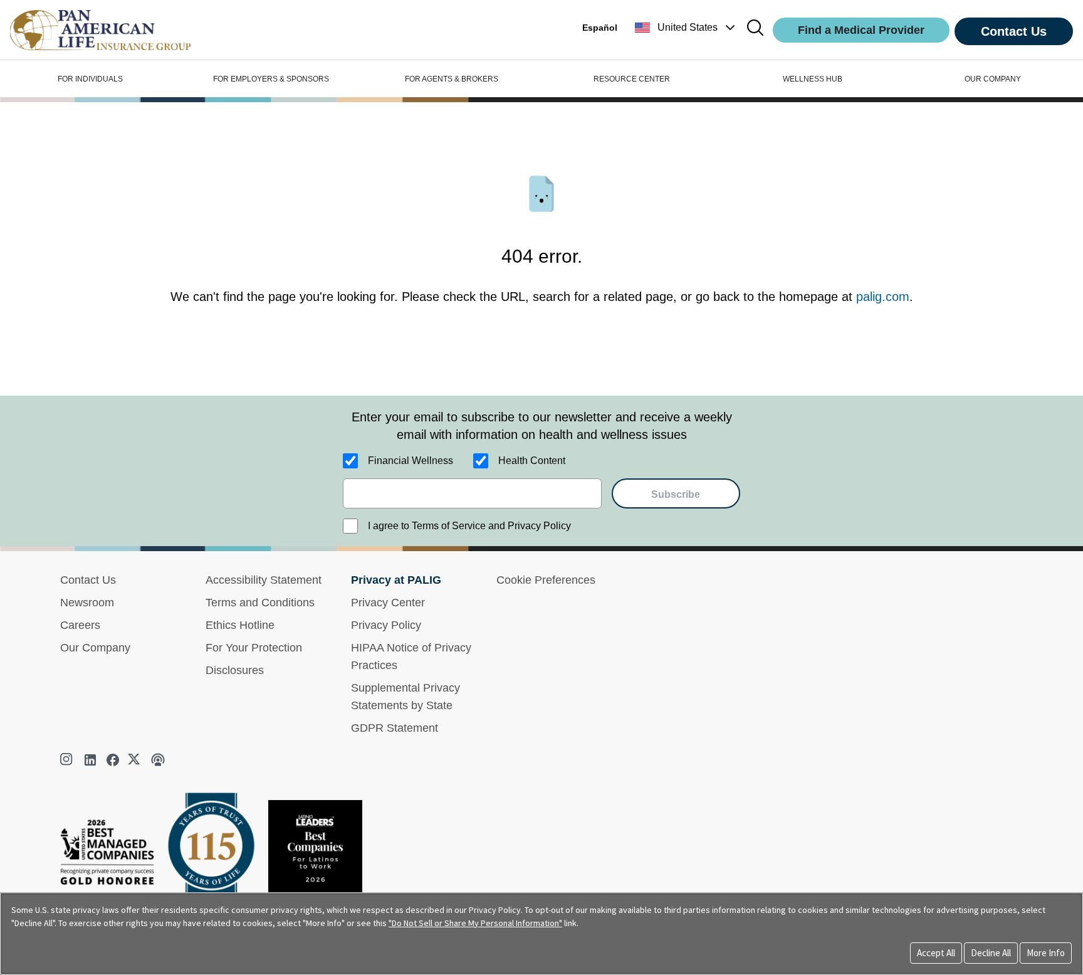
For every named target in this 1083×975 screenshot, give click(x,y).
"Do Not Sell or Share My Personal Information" (475, 923)
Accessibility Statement (264, 580)
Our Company (95, 647)
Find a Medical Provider (861, 30)
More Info (1046, 953)
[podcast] (157, 759)
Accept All (936, 953)
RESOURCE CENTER (632, 79)
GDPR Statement (394, 728)
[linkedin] (90, 759)
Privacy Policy (386, 625)
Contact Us (1014, 31)
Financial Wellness (410, 460)
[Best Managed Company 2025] (112, 855)
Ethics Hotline (240, 625)
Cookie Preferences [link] (545, 580)
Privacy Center (388, 602)
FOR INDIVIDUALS (90, 79)
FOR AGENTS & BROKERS (451, 79)
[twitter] (135, 760)
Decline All (991, 953)
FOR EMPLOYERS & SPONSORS (271, 79)
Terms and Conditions (260, 602)
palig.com (882, 296)
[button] (686, 27)
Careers (80, 625)
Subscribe (675, 494)
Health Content (531, 460)
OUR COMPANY (993, 79)
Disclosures (235, 670)
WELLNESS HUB (812, 79)
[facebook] (112, 759)
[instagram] (67, 760)
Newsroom (87, 602)
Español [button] (599, 28)
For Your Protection (254, 647)
